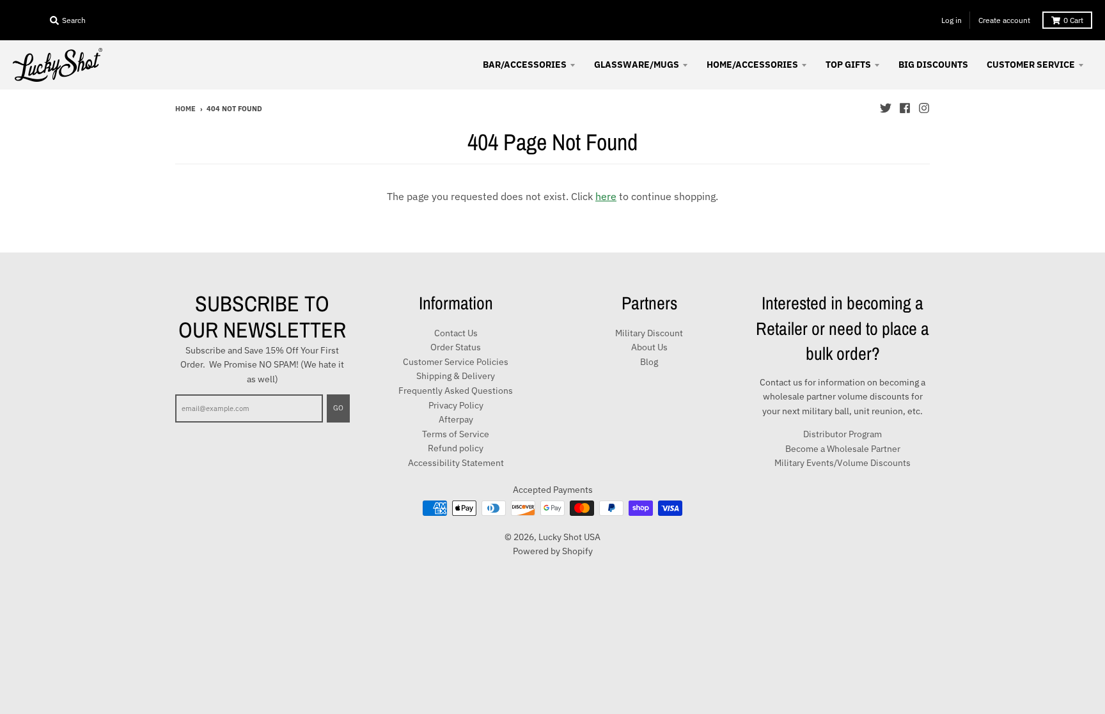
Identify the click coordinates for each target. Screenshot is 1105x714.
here (605, 196)
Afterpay (456, 419)
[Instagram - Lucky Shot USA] (924, 108)
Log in (951, 20)
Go (338, 407)
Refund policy (455, 448)
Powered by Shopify (553, 551)
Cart (1073, 20)
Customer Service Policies (455, 362)
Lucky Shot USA (569, 537)
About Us (649, 347)
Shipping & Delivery (455, 376)
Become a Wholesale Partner (842, 448)
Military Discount (649, 333)
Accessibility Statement (456, 463)
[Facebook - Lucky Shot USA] (905, 108)
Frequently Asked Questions (455, 390)
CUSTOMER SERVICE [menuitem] (1031, 64)
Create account (1004, 20)
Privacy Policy (455, 405)
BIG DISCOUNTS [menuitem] (933, 64)
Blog (649, 362)
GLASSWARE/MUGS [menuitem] (636, 64)
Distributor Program (842, 434)
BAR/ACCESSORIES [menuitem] (525, 64)
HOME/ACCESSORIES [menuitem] (752, 64)
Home (185, 108)
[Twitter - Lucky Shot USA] (885, 108)
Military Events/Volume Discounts (842, 463)
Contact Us (456, 333)
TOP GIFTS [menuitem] (848, 64)
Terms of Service (455, 434)
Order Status (455, 347)
